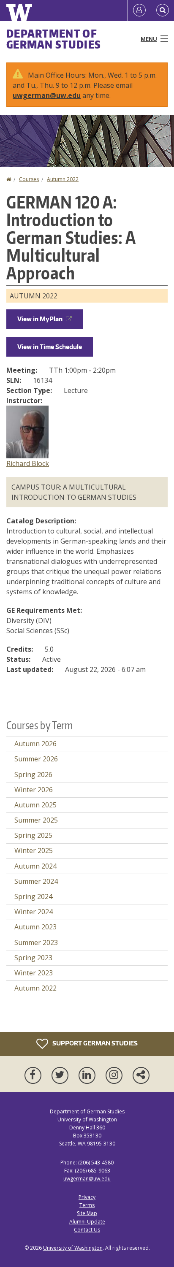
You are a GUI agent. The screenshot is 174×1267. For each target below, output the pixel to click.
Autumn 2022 (63, 179)
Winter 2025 (33, 850)
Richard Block (27, 463)
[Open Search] (162, 10)
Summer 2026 (36, 758)
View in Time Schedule (49, 346)
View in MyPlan (40, 318)
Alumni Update (87, 1221)
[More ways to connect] (141, 1075)
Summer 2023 (36, 942)
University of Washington (73, 1247)
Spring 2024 (33, 896)
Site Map (87, 1213)
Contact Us (87, 1229)
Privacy (87, 1197)
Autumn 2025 (35, 804)
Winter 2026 (33, 789)
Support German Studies (94, 1042)
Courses (29, 179)
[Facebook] (34, 1075)
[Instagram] (116, 1075)
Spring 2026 (33, 774)
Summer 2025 (36, 820)
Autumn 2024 (35, 866)
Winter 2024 (33, 911)
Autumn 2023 (35, 926)
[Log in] (139, 10)
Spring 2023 (33, 957)
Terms (87, 1205)
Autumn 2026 (35, 743)
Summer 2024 (36, 881)
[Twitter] (62, 1075)
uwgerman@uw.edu (47, 95)
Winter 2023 (33, 972)
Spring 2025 (33, 835)
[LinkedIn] (89, 1075)
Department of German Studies (53, 39)
